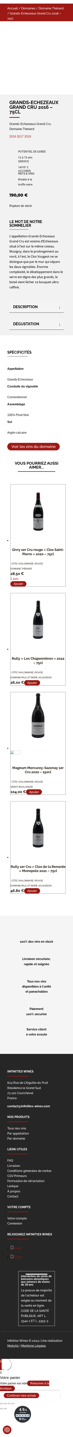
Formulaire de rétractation (25, 1181)
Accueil (12, 8)
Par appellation (18, 1133)
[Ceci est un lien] (29, 86)
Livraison (13, 1166)
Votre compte (17, 1218)
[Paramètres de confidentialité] (7, 1430)
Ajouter (18, 583)
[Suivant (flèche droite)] (5, 1408)
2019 (27, 136)
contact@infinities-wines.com (28, 1106)
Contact (13, 1196)
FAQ (10, 1160)
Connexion (14, 1223)
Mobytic (13, 1346)
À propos (13, 1191)
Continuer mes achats (21, 1395)
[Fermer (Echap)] (1, 1403)
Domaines (28, 8)
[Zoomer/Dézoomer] (12, 1403)
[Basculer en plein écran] (8, 1403)
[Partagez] (5, 1403)
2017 (20, 136)
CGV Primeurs (17, 1176)
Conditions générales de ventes (29, 1171)
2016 (13, 136)
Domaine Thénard (51, 8)
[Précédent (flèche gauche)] (1, 1408)
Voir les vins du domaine (33, 446)
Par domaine (16, 1138)
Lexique (12, 1186)
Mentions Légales (33, 1346)
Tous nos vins (16, 1128)
